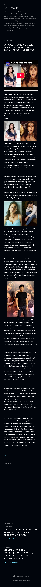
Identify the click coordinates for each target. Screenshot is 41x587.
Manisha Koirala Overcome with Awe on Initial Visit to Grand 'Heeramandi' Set (18, 554)
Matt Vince (26, 580)
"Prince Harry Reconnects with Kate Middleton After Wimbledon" (20, 532)
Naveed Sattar (12, 8)
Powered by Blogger (22, 576)
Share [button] (5, 455)
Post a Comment (14, 539)
